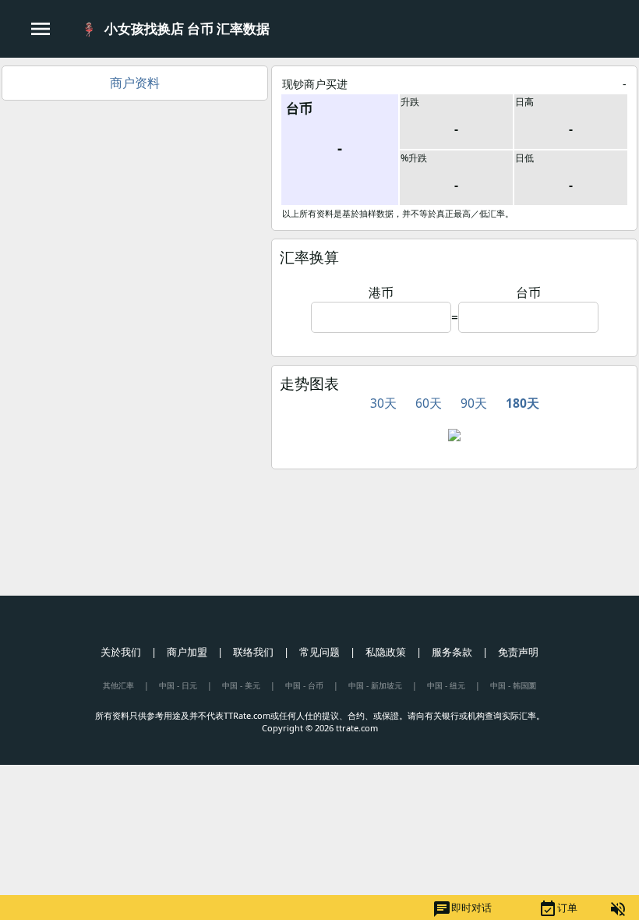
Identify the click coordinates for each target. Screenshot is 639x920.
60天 (428, 403)
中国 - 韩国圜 (513, 685)
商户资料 (135, 82)
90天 (474, 403)
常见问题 (319, 652)
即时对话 (462, 909)
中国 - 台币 (304, 685)
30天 (383, 403)
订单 (557, 909)
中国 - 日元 (178, 685)
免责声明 (518, 652)
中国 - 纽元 (446, 685)
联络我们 (253, 652)
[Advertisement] (135, 217)
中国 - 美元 (241, 685)
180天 (522, 403)
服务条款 (452, 652)
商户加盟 (187, 652)
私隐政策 (385, 652)
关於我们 (121, 652)
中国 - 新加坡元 (375, 685)
